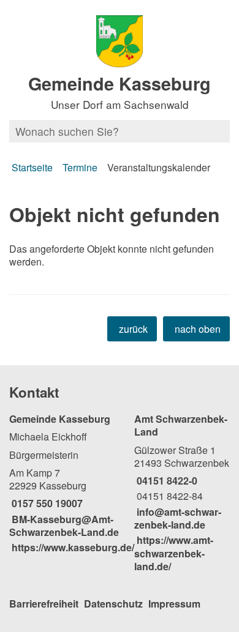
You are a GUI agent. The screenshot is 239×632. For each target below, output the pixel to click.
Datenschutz (113, 604)
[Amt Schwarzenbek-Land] (182, 492)
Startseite (32, 167)
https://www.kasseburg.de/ (71, 547)
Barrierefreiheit (43, 604)
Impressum (174, 604)
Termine (80, 167)
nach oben (198, 329)
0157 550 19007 (46, 503)
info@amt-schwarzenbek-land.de (177, 518)
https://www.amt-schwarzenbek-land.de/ (173, 553)
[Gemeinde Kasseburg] (71, 483)
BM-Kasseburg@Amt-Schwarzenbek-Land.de (64, 525)
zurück (133, 329)
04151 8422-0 (165, 481)
